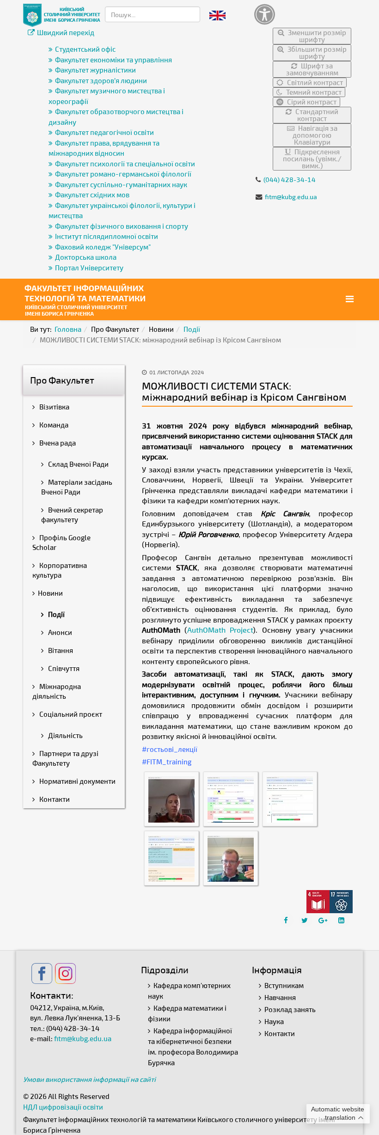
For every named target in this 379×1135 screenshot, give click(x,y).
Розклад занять (290, 1009)
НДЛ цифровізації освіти (63, 1107)
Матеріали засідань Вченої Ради (76, 487)
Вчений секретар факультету (72, 515)
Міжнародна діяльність (56, 691)
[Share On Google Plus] (324, 920)
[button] (302, 14)
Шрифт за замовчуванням (312, 69)
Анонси (59, 632)
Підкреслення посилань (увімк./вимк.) (312, 158)
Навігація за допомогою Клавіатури (315, 135)
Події (191, 329)
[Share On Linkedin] (342, 920)
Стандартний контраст (316, 114)
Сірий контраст (311, 102)
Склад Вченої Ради (78, 464)
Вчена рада (57, 443)
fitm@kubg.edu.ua (291, 197)
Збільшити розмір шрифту (316, 52)
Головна (68, 329)
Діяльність (65, 735)
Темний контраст (313, 92)
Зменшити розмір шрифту (316, 35)
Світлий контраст (314, 82)
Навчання (280, 997)
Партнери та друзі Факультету (65, 758)
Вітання (60, 650)
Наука (274, 1021)
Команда (53, 425)
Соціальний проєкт (70, 714)
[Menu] (351, 299)
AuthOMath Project (220, 629)
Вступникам (284, 985)
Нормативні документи (77, 781)
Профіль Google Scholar (61, 542)
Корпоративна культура (59, 570)
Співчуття (63, 668)
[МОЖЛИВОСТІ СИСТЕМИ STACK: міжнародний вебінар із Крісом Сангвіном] (171, 798)
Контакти (54, 799)
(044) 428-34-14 (289, 179)
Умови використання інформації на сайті (89, 1079)
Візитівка (53, 407)
